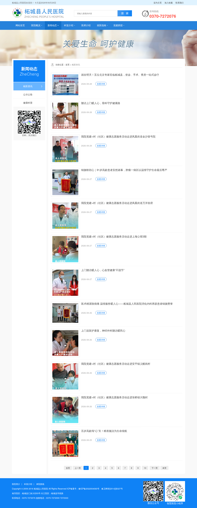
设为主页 (158, 2)
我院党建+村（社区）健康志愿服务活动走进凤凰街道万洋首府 (117, 203)
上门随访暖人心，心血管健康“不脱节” (102, 270)
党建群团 (118, 25)
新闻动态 (52, 25)
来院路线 (40, 484)
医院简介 (16, 484)
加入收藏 (169, 2)
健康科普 (27, 102)
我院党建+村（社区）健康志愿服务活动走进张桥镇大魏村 (114, 397)
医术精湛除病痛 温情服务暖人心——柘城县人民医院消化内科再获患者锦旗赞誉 (127, 303)
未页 (164, 467)
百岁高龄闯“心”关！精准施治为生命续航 (104, 431)
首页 (67, 64)
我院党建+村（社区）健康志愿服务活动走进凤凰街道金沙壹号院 (118, 136)
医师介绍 (86, 25)
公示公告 (27, 94)
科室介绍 (68, 25)
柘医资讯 (27, 86)
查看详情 (101, 83)
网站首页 (20, 25)
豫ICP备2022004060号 (88, 488)
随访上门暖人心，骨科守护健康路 (100, 103)
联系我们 (180, 2)
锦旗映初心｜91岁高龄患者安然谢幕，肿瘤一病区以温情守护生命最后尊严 (124, 170)
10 (145, 467)
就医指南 (101, 25)
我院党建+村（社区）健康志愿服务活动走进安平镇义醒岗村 (115, 363)
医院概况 (35, 25)
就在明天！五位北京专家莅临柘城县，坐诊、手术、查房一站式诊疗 (120, 74)
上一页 (78, 467)
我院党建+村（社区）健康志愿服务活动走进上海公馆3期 (114, 236)
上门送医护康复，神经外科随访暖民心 (103, 330)
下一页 (155, 467)
